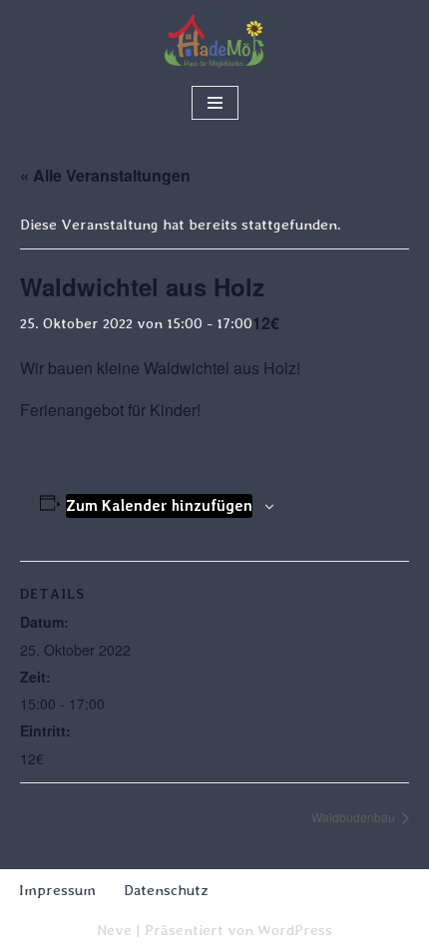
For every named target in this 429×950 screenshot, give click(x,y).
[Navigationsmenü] (215, 103)
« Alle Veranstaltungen (105, 175)
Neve (114, 930)
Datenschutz (166, 890)
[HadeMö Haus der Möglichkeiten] (214, 41)
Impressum (57, 890)
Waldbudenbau (354, 816)
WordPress (294, 930)
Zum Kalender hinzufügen (159, 506)
